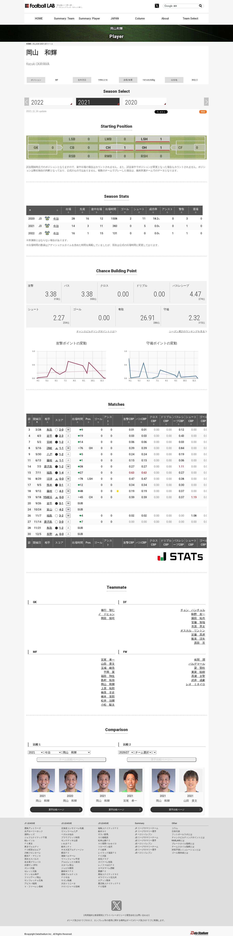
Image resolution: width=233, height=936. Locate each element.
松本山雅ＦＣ (104, 840)
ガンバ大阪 (29, 868)
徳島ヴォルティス (69, 874)
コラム (175, 828)
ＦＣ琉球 (102, 886)
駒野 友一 (198, 614)
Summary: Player (89, 18)
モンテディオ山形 (69, 840)
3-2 (61, 515)
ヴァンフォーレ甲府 (70, 859)
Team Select (190, 18)
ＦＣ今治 (65, 877)
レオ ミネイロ (195, 684)
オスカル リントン (192, 630)
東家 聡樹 (198, 672)
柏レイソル (29, 840)
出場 (68, 209)
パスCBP (141, 419)
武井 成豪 (198, 680)
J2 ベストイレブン (143, 843)
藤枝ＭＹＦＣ (67, 871)
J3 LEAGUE (103, 823)
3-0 (61, 521)
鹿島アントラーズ (32, 828)
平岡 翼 (109, 672)
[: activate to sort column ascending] (36, 210)
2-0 (61, 429)
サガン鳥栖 (66, 880)
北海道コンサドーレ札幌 (72, 828)
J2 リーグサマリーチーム (146, 837)
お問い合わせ (142, 915)
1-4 (61, 472)
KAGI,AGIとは (178, 840)
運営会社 (130, 915)
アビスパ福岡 (30, 883)
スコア (59, 420)
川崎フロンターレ (32, 853)
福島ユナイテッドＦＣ (108, 828)
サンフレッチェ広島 (33, 880)
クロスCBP (154, 419)
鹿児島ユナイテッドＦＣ (109, 883)
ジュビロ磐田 (67, 868)
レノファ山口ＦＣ (106, 865)
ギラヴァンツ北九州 (107, 877)
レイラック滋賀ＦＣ (107, 853)
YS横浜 (47, 497)
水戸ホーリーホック (33, 831)
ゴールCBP (203, 419)
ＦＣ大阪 (102, 856)
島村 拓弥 (108, 680)
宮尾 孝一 (108, 659)
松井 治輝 (108, 700)
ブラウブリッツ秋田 (70, 837)
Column (140, 18)
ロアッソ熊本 (104, 880)
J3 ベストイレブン (143, 853)
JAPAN (115, 18)
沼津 (49, 478)
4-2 (61, 509)
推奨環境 (98, 915)
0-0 (61, 478)
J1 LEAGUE (29, 823)
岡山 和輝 (108, 684)
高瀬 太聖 (198, 676)
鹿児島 (48, 466)
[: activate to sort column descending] (30, 210)
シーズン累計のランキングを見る (187, 331)
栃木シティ (66, 846)
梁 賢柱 (199, 668)
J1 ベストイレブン (143, 834)
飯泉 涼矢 (198, 638)
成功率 (153, 209)
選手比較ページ (56, 809)
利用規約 (89, 915)
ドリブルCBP (166, 419)
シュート (139, 209)
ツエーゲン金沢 (105, 846)
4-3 (61, 491)
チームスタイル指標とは (183, 846)
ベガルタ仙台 (67, 834)
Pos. (88, 419)
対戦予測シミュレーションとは (186, 850)
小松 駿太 (108, 704)
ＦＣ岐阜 (102, 850)
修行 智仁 (108, 610)
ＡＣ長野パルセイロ (107, 843)
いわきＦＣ (66, 843)
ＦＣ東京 (28, 843)
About (165, 18)
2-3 (61, 435)
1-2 (61, 442)
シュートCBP (191, 419)
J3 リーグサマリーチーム (146, 846)
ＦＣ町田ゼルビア (32, 850)
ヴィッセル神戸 (31, 874)
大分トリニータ (68, 883)
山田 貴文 (108, 663)
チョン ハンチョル (192, 610)
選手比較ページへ (162, 759)
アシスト (167, 209)
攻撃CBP (128, 419)
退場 (195, 209)
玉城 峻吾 (108, 668)
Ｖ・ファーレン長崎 (33, 886)
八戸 (49, 454)
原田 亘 (199, 642)
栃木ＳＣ (102, 831)
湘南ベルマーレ (68, 856)
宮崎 (49, 442)
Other (174, 823)
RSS (203, 111)
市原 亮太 (198, 626)
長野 (49, 534)
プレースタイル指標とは (183, 843)
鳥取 (49, 429)
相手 (47, 419)
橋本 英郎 (108, 696)
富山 (49, 509)
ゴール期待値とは (180, 853)
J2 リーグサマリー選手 (145, 840)
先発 (82, 209)
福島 (49, 472)
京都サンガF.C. (31, 865)
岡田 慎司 (108, 618)
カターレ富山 (67, 865)
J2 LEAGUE (66, 823)
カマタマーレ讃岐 (106, 868)
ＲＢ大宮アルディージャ (72, 850)
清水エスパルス (31, 859)
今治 (56, 218)
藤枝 (49, 460)
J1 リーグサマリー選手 (145, 831)
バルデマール (197, 663)
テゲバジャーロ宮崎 (70, 886)
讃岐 (49, 448)
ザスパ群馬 (103, 834)
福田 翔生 (108, 676)
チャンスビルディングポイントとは (95, 331)
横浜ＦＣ (65, 853)
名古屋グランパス (32, 862)
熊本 (49, 485)
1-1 (61, 448)
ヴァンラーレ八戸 (69, 831)
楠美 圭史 (108, 692)
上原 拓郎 (108, 688)
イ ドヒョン (106, 614)
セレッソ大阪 (30, 871)
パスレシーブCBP (178, 419)
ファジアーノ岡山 (32, 877)
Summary (139, 823)
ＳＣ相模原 (103, 837)
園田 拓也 (198, 618)
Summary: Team (64, 18)
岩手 (49, 435)
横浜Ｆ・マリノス (32, 856)
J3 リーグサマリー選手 (145, 850)
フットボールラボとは (182, 834)
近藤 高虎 (198, 634)
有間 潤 (199, 659)
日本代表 (176, 831)
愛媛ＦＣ (102, 871)
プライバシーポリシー (114, 915)
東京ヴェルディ (31, 846)
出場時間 (110, 209)
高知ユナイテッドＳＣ (108, 874)
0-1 (61, 485)
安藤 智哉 (198, 622)
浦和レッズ (29, 834)
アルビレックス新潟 (70, 862)
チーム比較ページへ (71, 759)
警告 (181, 209)
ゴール (125, 209)
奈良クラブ (103, 859)
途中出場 (96, 209)
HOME (39, 18)
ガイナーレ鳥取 (105, 862)
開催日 (37, 419)
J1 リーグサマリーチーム (146, 828)
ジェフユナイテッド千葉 (35, 837)
